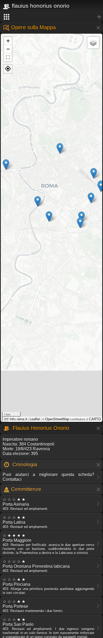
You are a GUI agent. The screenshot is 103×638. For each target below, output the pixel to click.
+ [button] (8, 40)
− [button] (8, 49)
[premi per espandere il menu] (51, 17)
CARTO (95, 419)
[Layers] (93, 43)
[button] (8, 69)
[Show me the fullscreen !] (8, 57)
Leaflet (35, 419)
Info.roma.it (18, 419)
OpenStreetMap (57, 419)
